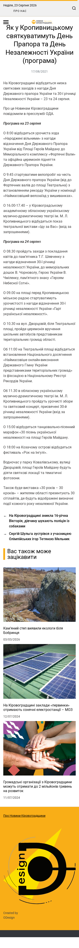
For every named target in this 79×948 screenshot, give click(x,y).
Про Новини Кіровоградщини (24, 815)
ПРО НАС (20, 11)
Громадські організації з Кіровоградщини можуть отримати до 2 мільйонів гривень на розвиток (37, 786)
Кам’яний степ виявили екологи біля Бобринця (33, 630)
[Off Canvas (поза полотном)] (6, 22)
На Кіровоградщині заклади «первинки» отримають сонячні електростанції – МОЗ (38, 707)
